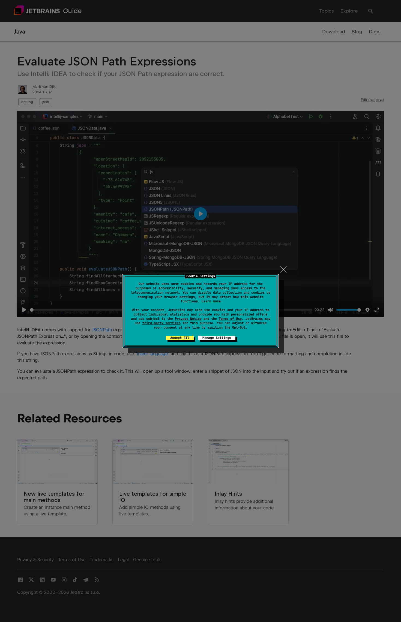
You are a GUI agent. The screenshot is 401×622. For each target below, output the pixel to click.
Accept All (179, 338)
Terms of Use (230, 319)
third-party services (161, 323)
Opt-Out (239, 327)
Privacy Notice (188, 319)
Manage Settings (216, 338)
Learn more (211, 301)
